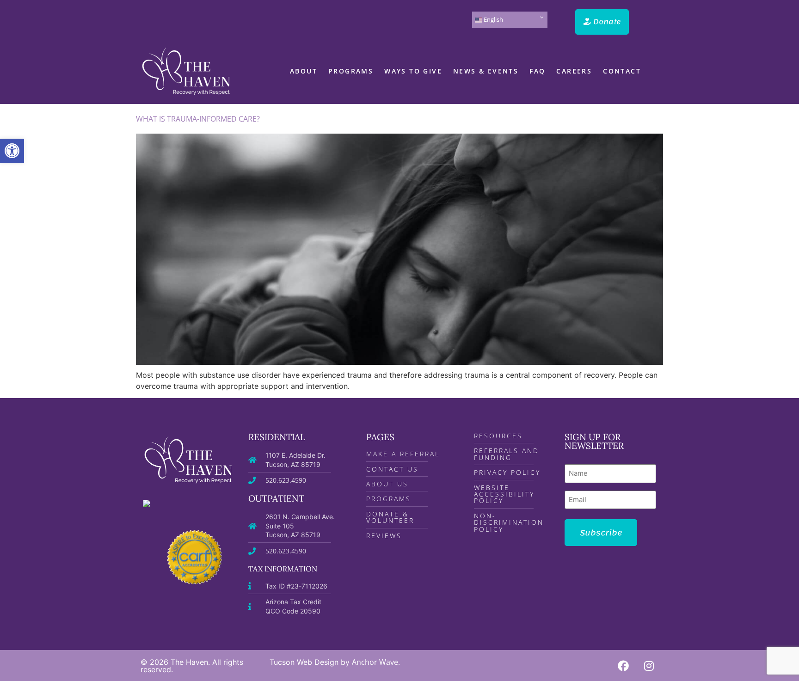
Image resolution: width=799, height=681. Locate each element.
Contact (622, 71)
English (492, 19)
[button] (12, 151)
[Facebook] (623, 666)
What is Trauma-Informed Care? (198, 119)
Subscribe (601, 532)
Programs (350, 71)
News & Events (485, 71)
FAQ (537, 71)
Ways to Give (413, 71)
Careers (574, 71)
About (303, 71)
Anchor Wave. (376, 662)
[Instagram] (649, 666)
